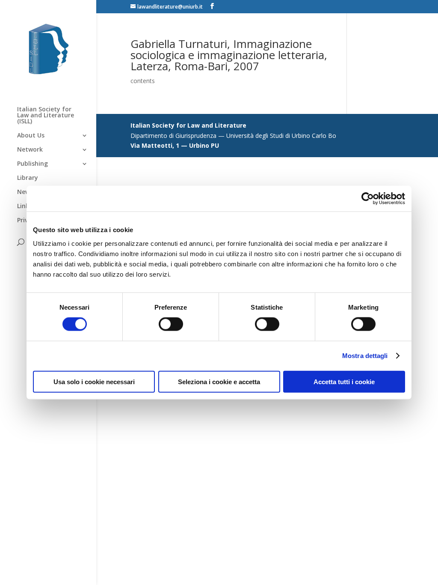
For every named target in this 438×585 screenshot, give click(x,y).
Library (27, 178)
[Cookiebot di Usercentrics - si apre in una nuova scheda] (367, 198)
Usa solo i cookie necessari (94, 381)
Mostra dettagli (365, 355)
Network (30, 149)
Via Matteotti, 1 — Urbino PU (174, 145)
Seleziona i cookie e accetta (219, 381)
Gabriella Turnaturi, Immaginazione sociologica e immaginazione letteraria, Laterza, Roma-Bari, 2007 (228, 55)
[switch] (171, 324)
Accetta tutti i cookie (344, 381)
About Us (30, 135)
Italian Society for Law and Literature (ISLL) (45, 115)
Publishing (32, 164)
